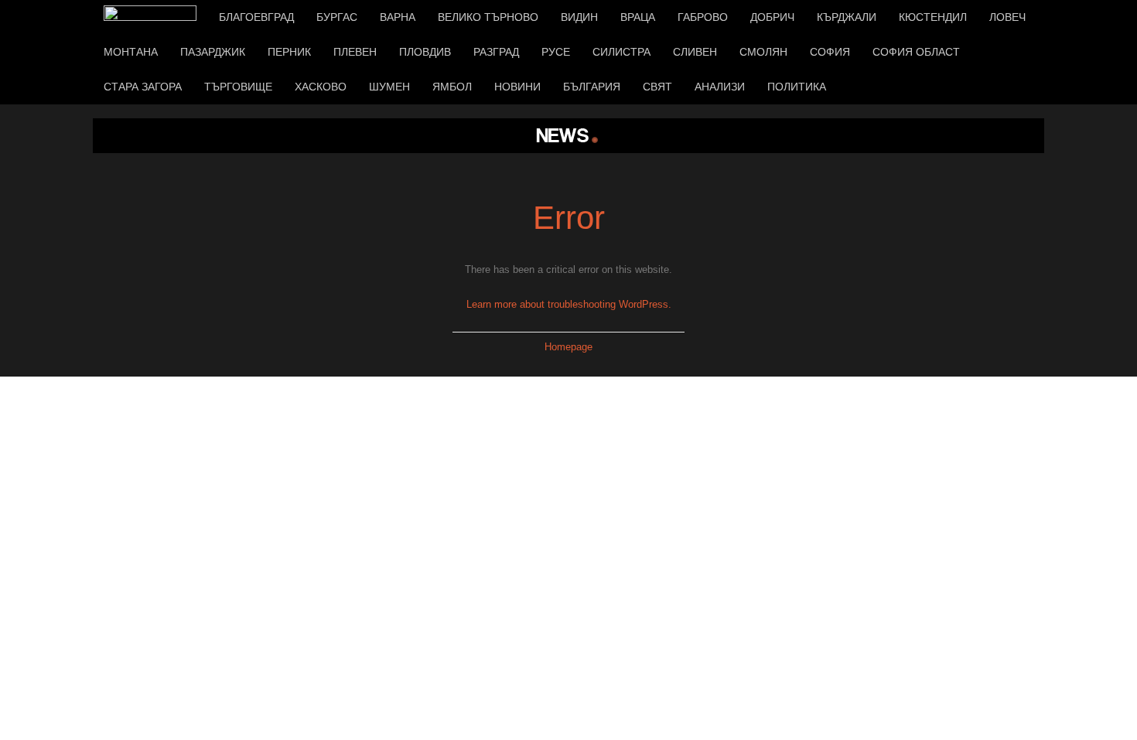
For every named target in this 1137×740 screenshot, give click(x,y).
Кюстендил (933, 17)
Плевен (355, 52)
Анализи (720, 86)
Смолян (763, 52)
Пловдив (425, 52)
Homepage (568, 347)
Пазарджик (212, 52)
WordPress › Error (568, 135)
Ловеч (1007, 17)
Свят (657, 86)
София (830, 52)
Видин (579, 17)
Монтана (131, 52)
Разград (496, 52)
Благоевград (256, 17)
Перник (289, 52)
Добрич (772, 17)
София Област (916, 52)
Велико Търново (488, 17)
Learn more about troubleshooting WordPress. (568, 304)
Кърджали (846, 17)
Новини (517, 86)
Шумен (389, 86)
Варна (397, 17)
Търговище (238, 86)
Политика (796, 86)
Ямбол (452, 86)
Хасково (321, 86)
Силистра (621, 52)
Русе (555, 52)
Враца (637, 17)
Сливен (695, 52)
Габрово (703, 17)
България (591, 86)
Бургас (336, 17)
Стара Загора (143, 86)
